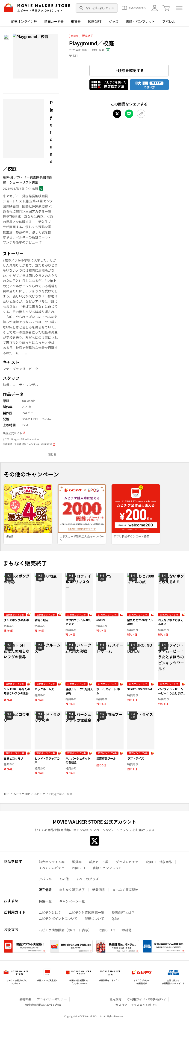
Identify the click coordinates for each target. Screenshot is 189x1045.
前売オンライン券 (24, 21)
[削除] (112, 8)
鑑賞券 (76, 21)
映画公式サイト (12, 433)
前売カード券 (54, 21)
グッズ (113, 21)
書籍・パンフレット (140, 21)
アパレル (168, 21)
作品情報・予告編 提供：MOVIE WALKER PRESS (27, 444)
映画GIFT (94, 21)
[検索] (82, 8)
